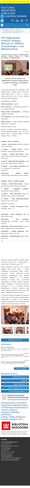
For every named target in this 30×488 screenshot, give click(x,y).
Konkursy (18, 29)
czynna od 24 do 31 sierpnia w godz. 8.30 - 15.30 (12, 363)
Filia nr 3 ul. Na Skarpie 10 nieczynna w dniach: (12, 354)
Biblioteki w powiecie (15, 340)
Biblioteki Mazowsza (19, 377)
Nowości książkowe (19, 384)
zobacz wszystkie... (21, 368)
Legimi (23, 380)
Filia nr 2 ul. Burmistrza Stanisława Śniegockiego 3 (13, 362)
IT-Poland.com (24, 487)
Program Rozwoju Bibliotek (17, 391)
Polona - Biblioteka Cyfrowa (17, 387)
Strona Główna (5, 29)
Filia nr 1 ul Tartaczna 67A (7, 347)
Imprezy (12, 29)
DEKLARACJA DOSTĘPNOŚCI (10, 460)
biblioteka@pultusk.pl (11, 442)
